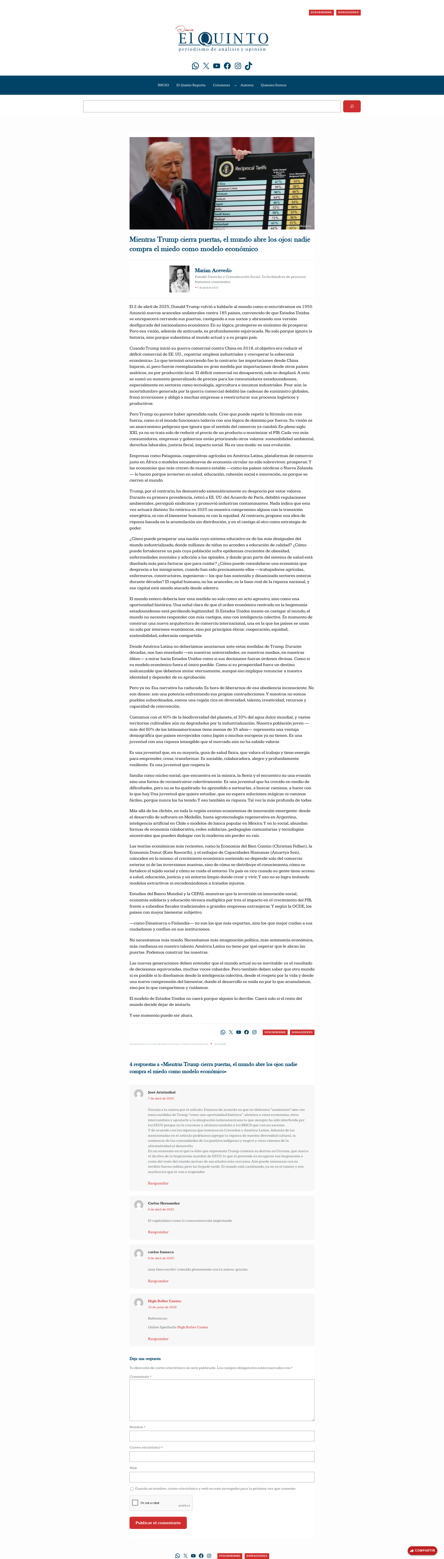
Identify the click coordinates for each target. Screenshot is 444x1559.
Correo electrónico (146, 1447)
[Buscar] (352, 106)
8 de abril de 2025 (161, 1209)
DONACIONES (348, 12)
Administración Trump (143, 1044)
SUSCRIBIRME (321, 12)
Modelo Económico (169, 1044)
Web (133, 1468)
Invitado (220, 1044)
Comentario (140, 1377)
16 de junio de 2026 (162, 1307)
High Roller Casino (164, 1301)
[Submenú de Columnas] (235, 85)
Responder (158, 1183)
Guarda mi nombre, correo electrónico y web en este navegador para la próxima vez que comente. (215, 1488)
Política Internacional (195, 1044)
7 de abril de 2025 (161, 1098)
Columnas (221, 85)
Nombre (137, 1427)
